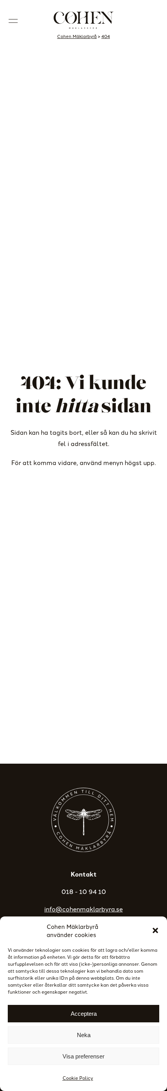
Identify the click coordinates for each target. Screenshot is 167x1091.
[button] (155, 930)
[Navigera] (13, 20)
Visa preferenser (83, 1056)
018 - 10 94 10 (83, 891)
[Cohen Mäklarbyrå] (84, 20)
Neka (83, 1035)
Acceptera (84, 1013)
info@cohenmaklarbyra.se (83, 908)
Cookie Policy (78, 1077)
